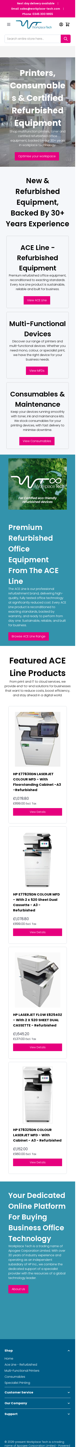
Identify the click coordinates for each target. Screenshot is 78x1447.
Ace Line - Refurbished (21, 1364)
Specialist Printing (17, 1383)
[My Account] (61, 24)
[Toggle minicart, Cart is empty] (68, 24)
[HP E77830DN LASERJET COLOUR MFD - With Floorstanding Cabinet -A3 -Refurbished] (37, 739)
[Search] (66, 39)
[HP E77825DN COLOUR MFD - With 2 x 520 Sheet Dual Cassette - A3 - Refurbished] (37, 859)
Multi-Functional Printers (22, 1370)
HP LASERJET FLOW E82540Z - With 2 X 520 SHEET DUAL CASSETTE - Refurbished (37, 1020)
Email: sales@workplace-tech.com (35, 9)
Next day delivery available (36, 3)
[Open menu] (9, 24)
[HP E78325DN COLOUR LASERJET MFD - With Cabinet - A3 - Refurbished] (37, 1095)
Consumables (15, 1377)
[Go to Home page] (35, 24)
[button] (38, 1350)
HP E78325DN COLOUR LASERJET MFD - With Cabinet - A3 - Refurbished (37, 1135)
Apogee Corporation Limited (29, 1250)
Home (9, 1358)
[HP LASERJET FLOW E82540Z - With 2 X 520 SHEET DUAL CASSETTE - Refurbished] (37, 980)
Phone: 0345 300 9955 (37, 14)
